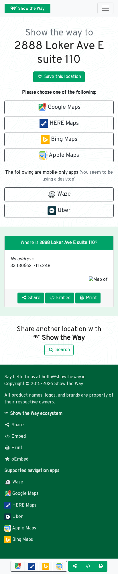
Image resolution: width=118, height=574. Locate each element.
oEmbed (19, 459)
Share (17, 425)
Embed (18, 436)
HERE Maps (23, 505)
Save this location (62, 77)
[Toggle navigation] (105, 8)
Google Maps (24, 494)
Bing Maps (22, 540)
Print (16, 448)
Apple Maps (23, 528)
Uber (17, 517)
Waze (17, 482)
